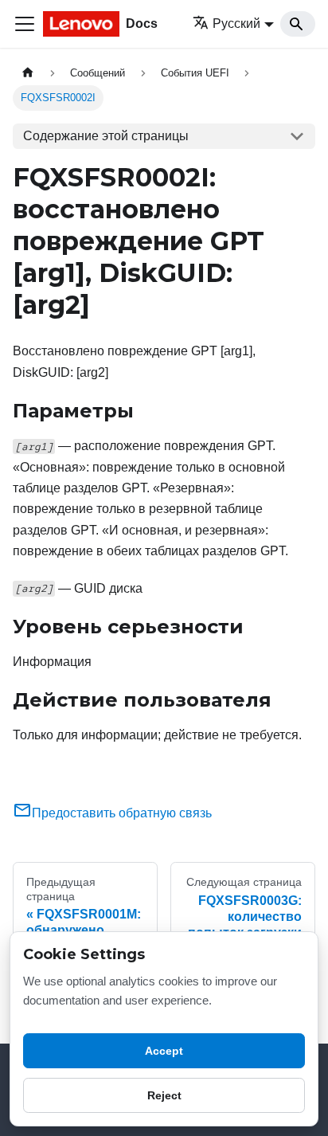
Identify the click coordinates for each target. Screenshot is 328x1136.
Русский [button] (236, 23)
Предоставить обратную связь (122, 813)
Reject (164, 1095)
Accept (164, 1050)
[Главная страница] (28, 73)
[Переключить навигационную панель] (25, 24)
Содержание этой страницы (106, 136)
